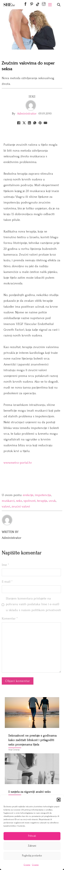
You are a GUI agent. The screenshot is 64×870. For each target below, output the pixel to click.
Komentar (10, 618)
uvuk (52, 501)
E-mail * (7, 582)
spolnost (29, 501)
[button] (58, 799)
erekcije (28, 495)
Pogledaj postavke (32, 855)
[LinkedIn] (29, 122)
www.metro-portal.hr (18, 463)
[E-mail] (45, 122)
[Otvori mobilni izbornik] (50, 4)
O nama (27, 865)
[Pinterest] (40, 122)
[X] (24, 122)
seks (19, 501)
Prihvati (32, 835)
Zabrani (32, 845)
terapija (42, 501)
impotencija (43, 495)
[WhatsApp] (34, 122)
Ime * (5, 565)
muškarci (8, 501)
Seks (32, 96)
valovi (6, 506)
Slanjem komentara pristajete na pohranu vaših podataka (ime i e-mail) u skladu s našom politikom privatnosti (33, 604)
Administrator (27, 113)
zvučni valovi (21, 506)
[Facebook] (18, 122)
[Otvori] (58, 4)
